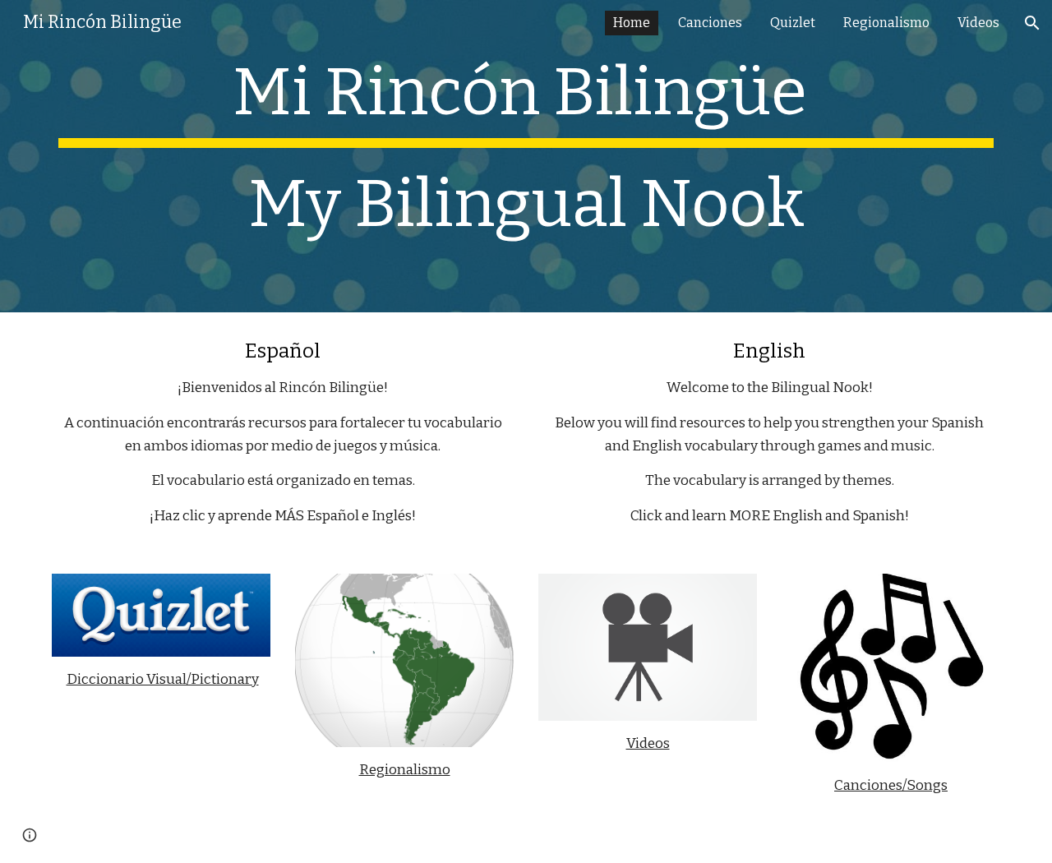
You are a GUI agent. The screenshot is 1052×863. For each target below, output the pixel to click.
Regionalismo (404, 769)
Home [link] (631, 22)
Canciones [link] (710, 22)
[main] (526, 156)
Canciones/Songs (891, 785)
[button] (1032, 23)
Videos (648, 743)
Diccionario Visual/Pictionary (163, 679)
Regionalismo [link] (886, 22)
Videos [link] (978, 22)
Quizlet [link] (792, 22)
